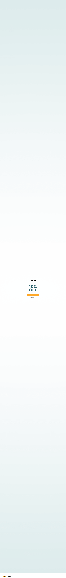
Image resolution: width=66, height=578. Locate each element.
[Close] (65, 573)
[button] (33, 295)
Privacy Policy (23, 575)
